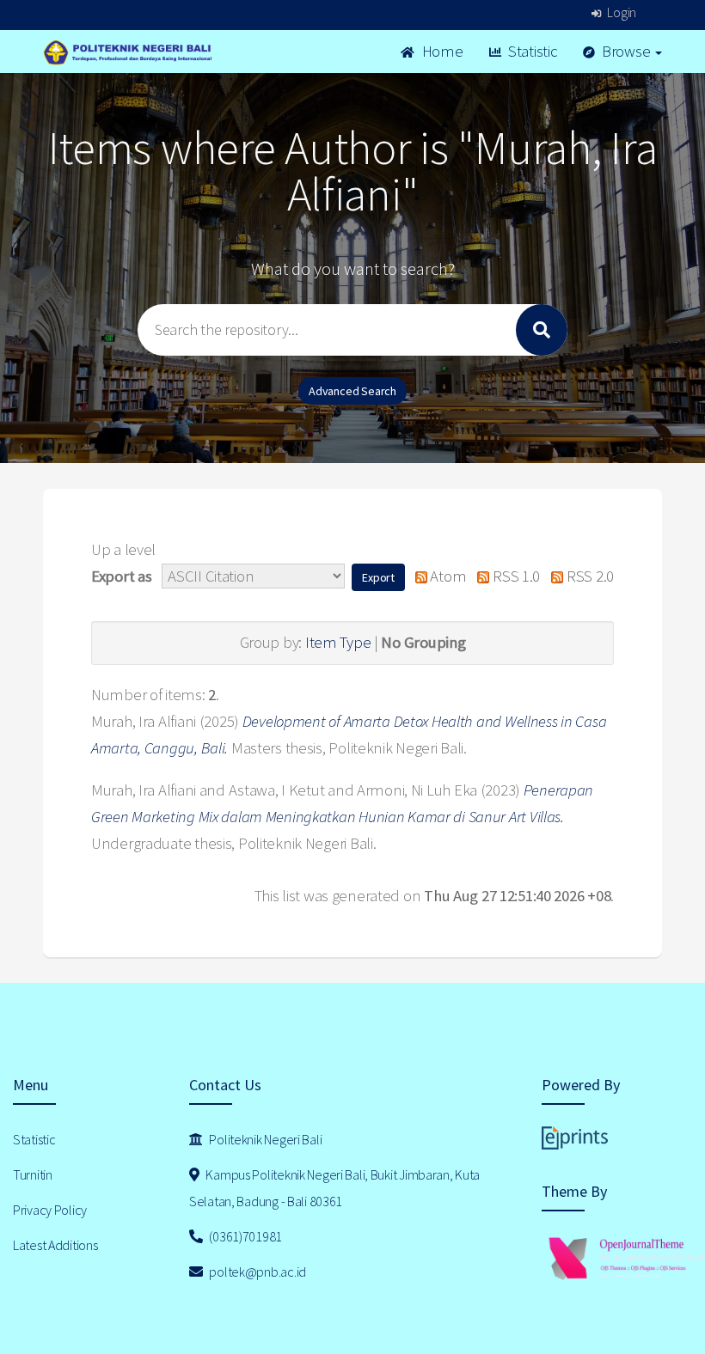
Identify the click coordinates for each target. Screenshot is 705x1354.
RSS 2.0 (588, 576)
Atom (446, 576)
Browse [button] (625, 51)
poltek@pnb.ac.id (256, 1271)
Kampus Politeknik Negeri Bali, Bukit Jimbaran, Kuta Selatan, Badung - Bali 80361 (334, 1188)
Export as (121, 576)
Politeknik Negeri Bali (264, 1139)
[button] (378, 577)
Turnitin (32, 1174)
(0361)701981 (244, 1236)
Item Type (338, 642)
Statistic (530, 51)
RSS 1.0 (514, 576)
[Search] (541, 330)
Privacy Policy (50, 1209)
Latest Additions (55, 1244)
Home (441, 51)
